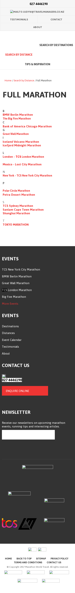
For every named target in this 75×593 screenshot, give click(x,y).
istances (9, 333)
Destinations (10, 326)
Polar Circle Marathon (16, 190)
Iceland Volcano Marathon (21, 141)
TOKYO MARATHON (16, 224)
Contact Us (54, 562)
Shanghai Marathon (16, 213)
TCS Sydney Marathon (18, 205)
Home (19, 45)
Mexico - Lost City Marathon (22, 164)
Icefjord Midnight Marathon (22, 145)
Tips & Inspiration (37, 64)
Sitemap (41, 559)
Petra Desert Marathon (19, 194)
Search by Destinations (56, 45)
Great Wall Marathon (16, 133)
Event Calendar (12, 339)
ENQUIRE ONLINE (17, 391)
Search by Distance (18, 54)
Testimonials (19, 19)
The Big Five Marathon (17, 118)
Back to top (24, 559)
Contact (56, 19)
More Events (10, 303)
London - (9, 156)
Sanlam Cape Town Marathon (23, 209)
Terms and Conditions (28, 562)
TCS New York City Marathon (34, 175)
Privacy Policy (59, 559)
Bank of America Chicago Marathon (27, 126)
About (37, 27)
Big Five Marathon (14, 296)
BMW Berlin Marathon (18, 114)
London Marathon (19, 290)
